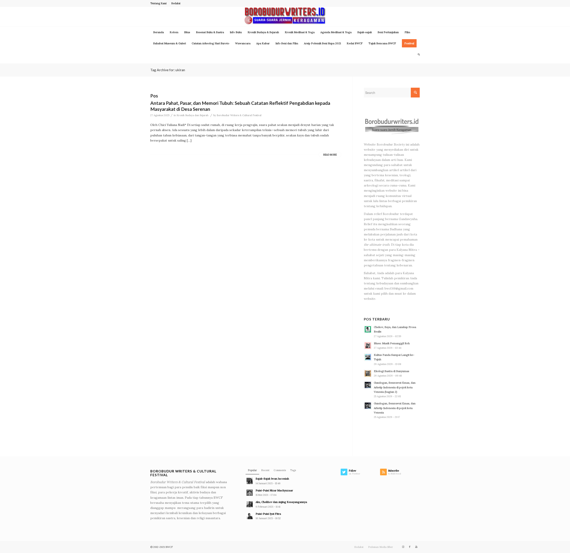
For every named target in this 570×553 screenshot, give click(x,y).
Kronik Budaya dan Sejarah (192, 115)
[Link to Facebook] (409, 546)
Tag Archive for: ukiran (167, 70)
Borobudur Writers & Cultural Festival (239, 115)
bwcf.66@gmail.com (399, 288)
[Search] (417, 54)
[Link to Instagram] (403, 546)
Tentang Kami (158, 3)
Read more (330, 154)
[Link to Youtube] (416, 546)
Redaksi (175, 3)
